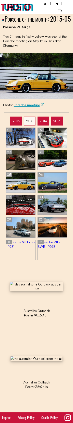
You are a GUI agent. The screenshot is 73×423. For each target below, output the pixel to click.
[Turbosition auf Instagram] (67, 417)
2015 (29, 121)
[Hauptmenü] (69, 7)
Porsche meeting (27, 105)
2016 (16, 121)
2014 (43, 121)
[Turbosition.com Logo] (17, 7)
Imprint (6, 417)
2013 (56, 121)
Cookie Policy (49, 417)
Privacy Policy (26, 417)
